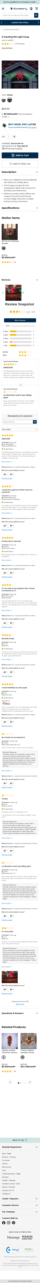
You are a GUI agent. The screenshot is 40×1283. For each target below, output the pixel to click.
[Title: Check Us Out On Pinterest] (13, 1222)
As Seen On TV (8, 1190)
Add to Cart (22, 155)
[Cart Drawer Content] (36, 8)
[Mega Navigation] (3, 8)
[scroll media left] (3, 293)
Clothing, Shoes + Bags (11, 1174)
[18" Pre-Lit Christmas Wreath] (10, 232)
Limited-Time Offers (20, 23)
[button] (10, 977)
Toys (4, 1170)
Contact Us (32, 1257)
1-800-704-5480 (23, 1257)
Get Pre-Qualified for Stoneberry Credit (19, 2)
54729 (19, 149)
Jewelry (5, 1177)
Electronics (6, 1167)
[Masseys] (13, 1237)
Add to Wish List (22, 164)
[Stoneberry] (18, 8)
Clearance (6, 1194)
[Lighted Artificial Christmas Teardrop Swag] (10, 1041)
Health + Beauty (8, 1180)
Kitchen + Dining (8, 1157)
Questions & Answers (12, 1013)
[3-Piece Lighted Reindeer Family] (29, 1041)
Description (9, 172)
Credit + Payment (10, 1199)
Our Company (8, 1212)
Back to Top (20, 1004)
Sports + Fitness (8, 1187)
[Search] (36, 15)
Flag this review (7, 478)
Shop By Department (11, 1147)
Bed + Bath (6, 1154)
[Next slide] (38, 23)
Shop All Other (7, 48)
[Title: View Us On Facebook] (3, 1222)
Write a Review (20, 320)
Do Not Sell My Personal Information (20, 1281)
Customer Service (10, 1205)
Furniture (6, 1160)
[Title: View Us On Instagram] (8, 1222)
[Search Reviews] (35, 422)
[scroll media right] (23, 293)
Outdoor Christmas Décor (11, 29)
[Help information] (8, 117)
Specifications (10, 207)
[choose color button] (4, 100)
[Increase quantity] (14, 136)
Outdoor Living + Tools (11, 1184)
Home (4, 1164)
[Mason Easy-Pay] (27, 1238)
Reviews (6, 280)
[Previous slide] (2, 23)
